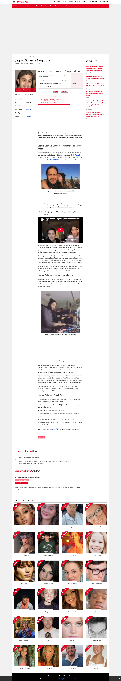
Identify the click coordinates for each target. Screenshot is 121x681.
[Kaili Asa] (96, 666)
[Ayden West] (96, 609)
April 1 (28, 99)
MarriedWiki (55, 429)
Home (16, 56)
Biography (57, 1)
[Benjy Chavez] (72, 525)
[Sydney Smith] (48, 666)
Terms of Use (73, 679)
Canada (28, 109)
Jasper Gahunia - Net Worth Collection (50, 101)
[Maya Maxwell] (96, 553)
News (64, 1)
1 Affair (55, 91)
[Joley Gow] (72, 638)
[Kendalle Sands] (24, 525)
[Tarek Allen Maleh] (48, 553)
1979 (32, 99)
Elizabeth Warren (66, 6)
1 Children (64, 91)
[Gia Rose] (48, 525)
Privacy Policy (63, 679)
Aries (27, 113)
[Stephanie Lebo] (72, 609)
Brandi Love (37, 6)
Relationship (93, 1)
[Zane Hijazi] (72, 666)
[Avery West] (24, 609)
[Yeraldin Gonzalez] (48, 581)
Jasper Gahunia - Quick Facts (48, 102)
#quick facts (41, 437)
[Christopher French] (96, 638)
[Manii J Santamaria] (96, 581)
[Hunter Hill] (48, 638)
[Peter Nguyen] (72, 553)
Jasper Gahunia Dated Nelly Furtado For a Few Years (54, 99)
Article (70, 1)
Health (85, 1)
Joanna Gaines (26, 6)
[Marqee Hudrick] (96, 525)
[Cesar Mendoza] (24, 553)
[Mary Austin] (48, 609)
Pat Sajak (45, 6)
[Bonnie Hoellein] (72, 581)
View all (103, 61)
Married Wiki (22, 2)
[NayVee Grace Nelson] (24, 666)
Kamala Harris (54, 6)
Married (77, 1)
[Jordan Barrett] (24, 581)
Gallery (102, 1)
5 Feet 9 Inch (29, 116)
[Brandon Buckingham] (24, 638)
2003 (25, 482)
